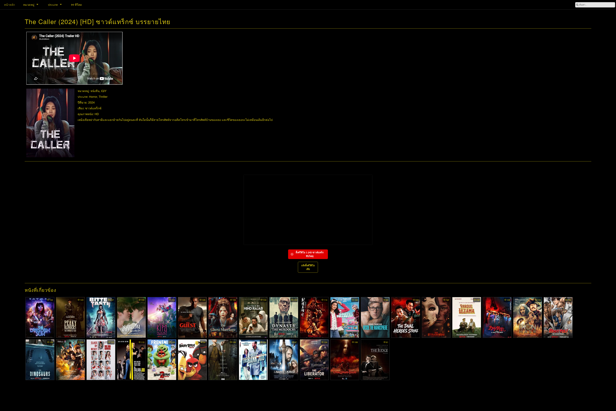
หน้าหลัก (9, 4)
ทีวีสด (78, 4)
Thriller (103, 96)
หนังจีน (94, 91)
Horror (93, 96)
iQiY (104, 91)
